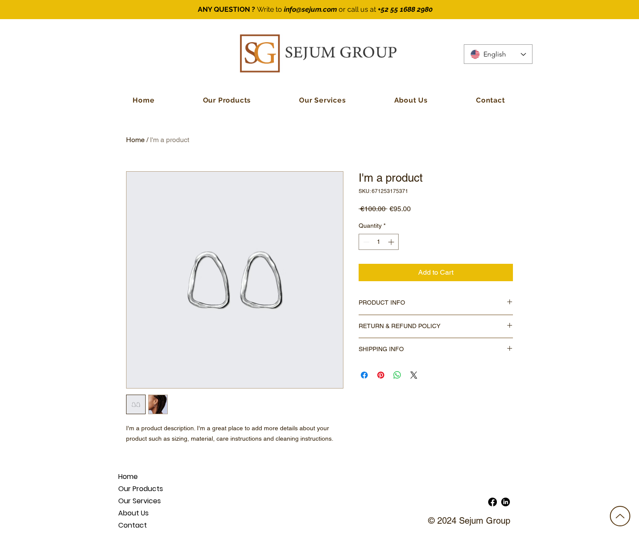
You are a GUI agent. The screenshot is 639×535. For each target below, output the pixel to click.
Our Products (140, 489)
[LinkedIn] (505, 502)
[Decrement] (365, 241)
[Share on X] (414, 375)
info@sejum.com (310, 9)
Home (135, 140)
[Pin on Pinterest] (381, 375)
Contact (132, 525)
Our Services (139, 501)
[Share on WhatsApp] (397, 375)
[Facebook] (492, 502)
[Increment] (391, 241)
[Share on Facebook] (364, 375)
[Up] (620, 516)
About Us (133, 513)
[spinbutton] (378, 241)
